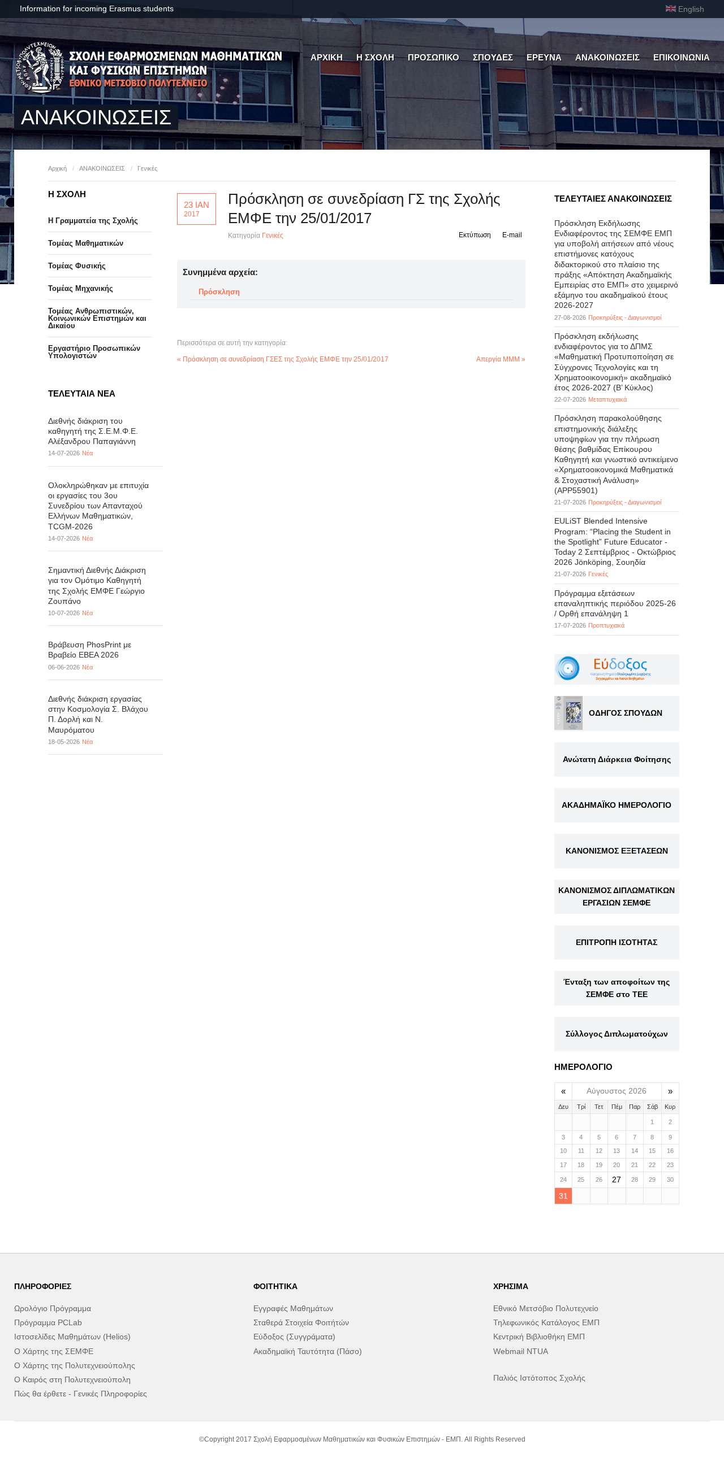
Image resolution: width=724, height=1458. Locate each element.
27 (616, 1179)
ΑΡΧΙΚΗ (327, 57)
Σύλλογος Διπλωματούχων (617, 1033)
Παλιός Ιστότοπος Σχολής (539, 1377)
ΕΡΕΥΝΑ (544, 57)
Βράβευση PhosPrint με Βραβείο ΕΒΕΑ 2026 (89, 649)
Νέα (87, 453)
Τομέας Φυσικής (77, 266)
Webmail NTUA (520, 1351)
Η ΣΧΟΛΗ (375, 57)
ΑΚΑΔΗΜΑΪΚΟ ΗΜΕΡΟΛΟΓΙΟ (616, 804)
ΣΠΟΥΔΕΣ (493, 57)
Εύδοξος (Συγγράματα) (294, 1336)
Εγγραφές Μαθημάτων (293, 1308)
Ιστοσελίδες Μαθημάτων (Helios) (72, 1336)
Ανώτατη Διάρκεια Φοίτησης (617, 759)
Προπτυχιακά (606, 625)
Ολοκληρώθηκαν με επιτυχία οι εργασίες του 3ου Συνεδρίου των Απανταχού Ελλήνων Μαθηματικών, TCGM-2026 (98, 506)
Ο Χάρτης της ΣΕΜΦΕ (53, 1351)
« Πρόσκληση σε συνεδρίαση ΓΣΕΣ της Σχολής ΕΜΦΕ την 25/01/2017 (283, 359)
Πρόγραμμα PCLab (48, 1322)
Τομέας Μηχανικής (80, 288)
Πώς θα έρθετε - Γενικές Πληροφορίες (80, 1393)
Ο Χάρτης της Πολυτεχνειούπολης (74, 1365)
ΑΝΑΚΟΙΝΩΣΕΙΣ (607, 57)
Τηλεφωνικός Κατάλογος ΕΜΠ (546, 1322)
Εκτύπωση (475, 235)
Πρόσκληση (219, 292)
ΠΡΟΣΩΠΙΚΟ (433, 57)
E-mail (512, 235)
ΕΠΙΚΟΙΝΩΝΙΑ (681, 57)
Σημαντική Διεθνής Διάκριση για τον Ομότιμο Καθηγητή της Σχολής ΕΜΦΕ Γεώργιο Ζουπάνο (97, 585)
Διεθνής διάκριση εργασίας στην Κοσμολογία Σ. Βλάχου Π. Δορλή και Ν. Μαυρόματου (98, 714)
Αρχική (57, 168)
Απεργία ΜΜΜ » (500, 359)
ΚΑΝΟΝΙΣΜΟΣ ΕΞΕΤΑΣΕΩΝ (617, 850)
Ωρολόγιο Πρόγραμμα (52, 1308)
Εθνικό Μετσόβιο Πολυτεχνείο (545, 1308)
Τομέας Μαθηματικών (85, 243)
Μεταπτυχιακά (607, 399)
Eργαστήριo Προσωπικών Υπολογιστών (94, 352)
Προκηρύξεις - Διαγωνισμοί (624, 317)
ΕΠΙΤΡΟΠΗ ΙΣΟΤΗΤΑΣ (616, 942)
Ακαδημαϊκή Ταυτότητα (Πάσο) (307, 1351)
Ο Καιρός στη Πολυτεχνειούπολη (72, 1379)
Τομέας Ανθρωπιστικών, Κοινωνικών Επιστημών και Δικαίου (97, 318)
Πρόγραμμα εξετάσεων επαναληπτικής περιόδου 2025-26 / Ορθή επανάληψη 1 (615, 603)
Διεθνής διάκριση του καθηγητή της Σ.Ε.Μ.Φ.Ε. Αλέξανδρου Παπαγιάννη (93, 431)
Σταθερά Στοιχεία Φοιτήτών (301, 1322)
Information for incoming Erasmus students (97, 8)
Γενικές (147, 168)
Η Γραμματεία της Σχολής (93, 220)
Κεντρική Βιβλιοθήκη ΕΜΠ (539, 1336)
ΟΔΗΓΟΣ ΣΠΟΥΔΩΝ (625, 712)
